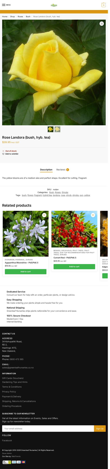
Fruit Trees (78, 250)
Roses (20, 16)
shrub (68, 195)
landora (56, 195)
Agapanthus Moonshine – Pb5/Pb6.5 (21, 262)
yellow (87, 195)
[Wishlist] (44, 215)
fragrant (38, 195)
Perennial (20, 260)
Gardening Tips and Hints (15, 382)
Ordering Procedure (11, 406)
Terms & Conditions (12, 387)
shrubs (75, 195)
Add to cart (25, 271)
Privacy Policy (9, 391)
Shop (12, 16)
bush (24, 195)
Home (4, 16)
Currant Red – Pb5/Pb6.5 (65, 257)
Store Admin (7, 453)
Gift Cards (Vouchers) (12, 378)
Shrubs (65, 192)
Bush (28, 16)
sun (81, 195)
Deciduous (66, 250)
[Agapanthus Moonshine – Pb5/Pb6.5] (26, 234)
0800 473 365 (16, 359)
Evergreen (9, 260)
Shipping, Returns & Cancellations (19, 401)
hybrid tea (47, 195)
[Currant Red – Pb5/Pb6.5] (74, 229)
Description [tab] (46, 169)
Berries (57, 250)
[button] (103, 5)
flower (30, 195)
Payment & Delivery (11, 396)
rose (63, 195)
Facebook (7, 440)
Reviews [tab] (62, 169)
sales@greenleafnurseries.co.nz (18, 367)
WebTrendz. (16, 456)
